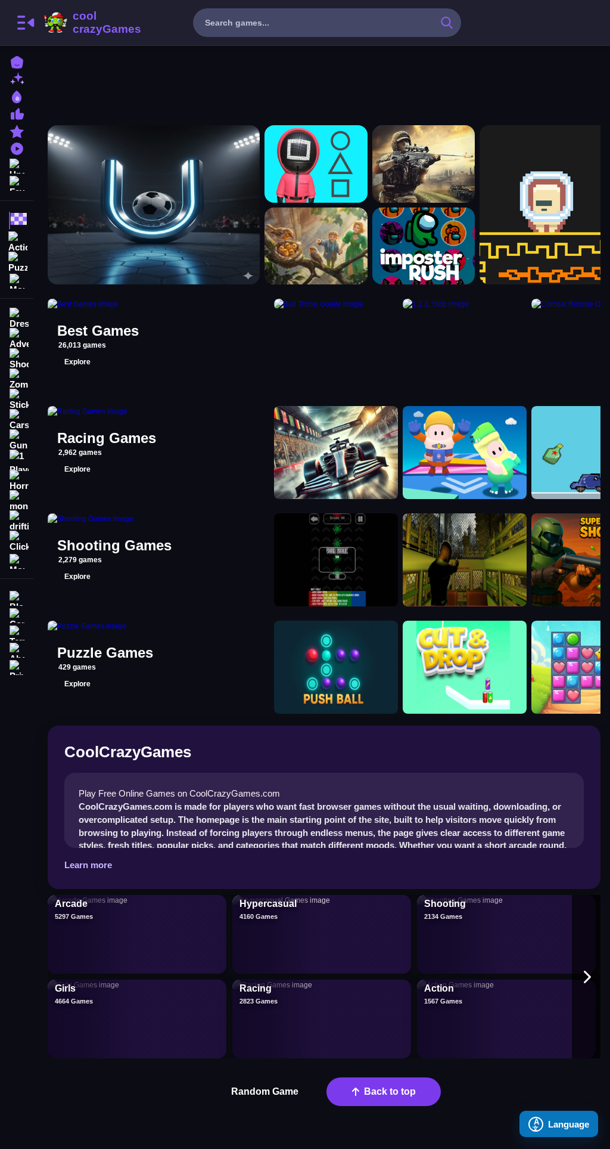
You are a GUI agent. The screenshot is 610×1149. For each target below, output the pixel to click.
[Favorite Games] (16, 182)
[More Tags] (16, 560)
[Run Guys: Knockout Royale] (465, 452)
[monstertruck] (16, 501)
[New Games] (16, 78)
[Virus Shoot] (336, 559)
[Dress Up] (16, 318)
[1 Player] (16, 460)
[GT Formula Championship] (336, 452)
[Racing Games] (16, 220)
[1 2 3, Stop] (316, 164)
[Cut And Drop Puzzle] (465, 667)
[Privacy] (16, 666)
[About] (16, 649)
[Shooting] (16, 359)
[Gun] (16, 440)
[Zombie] (16, 379)
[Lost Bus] (465, 559)
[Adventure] (16, 339)
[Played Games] (16, 147)
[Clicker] (16, 541)
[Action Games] (16, 241)
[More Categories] (16, 280)
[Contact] (16, 614)
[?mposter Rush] (423, 246)
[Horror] (16, 480)
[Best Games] (16, 95)
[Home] (16, 61)
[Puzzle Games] (16, 261)
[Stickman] (16, 399)
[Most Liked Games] (16, 113)
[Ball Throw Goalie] (154, 204)
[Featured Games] (16, 130)
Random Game (264, 1091)
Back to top (390, 1091)
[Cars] (16, 420)
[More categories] (586, 976)
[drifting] (16, 521)
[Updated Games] (16, 165)
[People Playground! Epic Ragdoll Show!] (316, 246)
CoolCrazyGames (91, 23)
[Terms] (16, 631)
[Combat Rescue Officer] (423, 164)
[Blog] (16, 597)
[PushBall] (336, 667)
